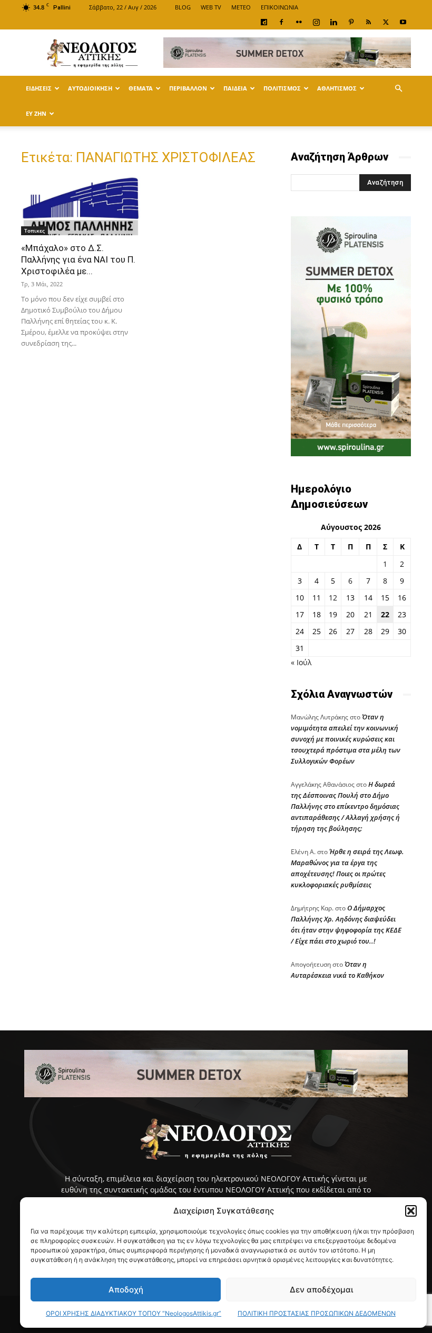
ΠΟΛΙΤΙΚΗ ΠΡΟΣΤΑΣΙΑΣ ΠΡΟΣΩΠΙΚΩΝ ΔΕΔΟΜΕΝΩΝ (317, 1313)
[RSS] (368, 22)
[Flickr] (299, 22)
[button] (411, 1211)
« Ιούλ (301, 662)
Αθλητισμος (337, 88)
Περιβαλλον (188, 88)
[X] (386, 22)
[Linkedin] (333, 22)
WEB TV (211, 7)
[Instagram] (316, 22)
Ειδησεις (39, 88)
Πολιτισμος (282, 88)
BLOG (183, 7)
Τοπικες (34, 230)
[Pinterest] (351, 22)
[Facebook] (281, 22)
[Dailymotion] (264, 22)
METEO (241, 7)
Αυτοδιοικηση (90, 88)
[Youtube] (403, 22)
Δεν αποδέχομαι (321, 1290)
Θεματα (141, 88)
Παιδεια (235, 88)
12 (333, 598)
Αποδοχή (126, 1290)
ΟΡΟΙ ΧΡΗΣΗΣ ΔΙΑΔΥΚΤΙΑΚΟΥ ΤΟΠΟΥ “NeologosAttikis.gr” (133, 1313)
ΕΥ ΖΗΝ (36, 113)
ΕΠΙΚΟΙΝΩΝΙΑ (279, 7)
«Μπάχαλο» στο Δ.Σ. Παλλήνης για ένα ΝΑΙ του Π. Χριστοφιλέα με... (78, 259)
